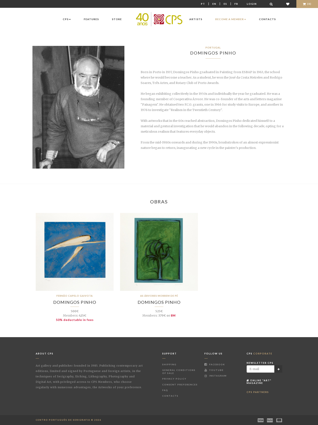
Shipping (169, 364)
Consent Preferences (180, 384)
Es (225, 3)
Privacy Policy (174, 378)
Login (252, 3)
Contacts (267, 19)
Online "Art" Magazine (259, 381)
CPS (66, 19)
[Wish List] (288, 4)
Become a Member (229, 19)
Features (91, 19)
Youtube (216, 370)
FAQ (165, 390)
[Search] (271, 4)
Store (117, 19)
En (214, 3)
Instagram (217, 375)
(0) (309, 3)
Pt (203, 3)
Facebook (216, 364)
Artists (195, 19)
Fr (236, 3)
